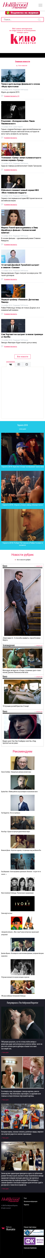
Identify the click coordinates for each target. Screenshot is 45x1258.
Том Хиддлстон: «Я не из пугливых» (10, 813)
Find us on (10, 1228)
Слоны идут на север (6, 913)
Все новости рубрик (23, 560)
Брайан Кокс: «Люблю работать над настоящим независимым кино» (19, 792)
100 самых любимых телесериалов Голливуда (13, 996)
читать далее (22, 429)
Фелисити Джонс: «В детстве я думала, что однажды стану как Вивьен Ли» (21, 850)
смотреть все (39, 566)
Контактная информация (30, 1201)
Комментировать (10, 138)
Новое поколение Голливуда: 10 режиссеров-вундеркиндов (17, 893)
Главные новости (22, 61)
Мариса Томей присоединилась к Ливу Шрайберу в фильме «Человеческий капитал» (19, 230)
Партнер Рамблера (30, 1248)
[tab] (10, 364)
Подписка (26, 1205)
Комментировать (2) (11, 96)
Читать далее (5, 1052)
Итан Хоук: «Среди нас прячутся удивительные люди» (15, 832)
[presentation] (10, 364)
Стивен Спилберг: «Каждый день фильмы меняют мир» (16, 772)
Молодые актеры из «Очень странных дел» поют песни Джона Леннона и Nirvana (22, 671)
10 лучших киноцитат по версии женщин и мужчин (15, 977)
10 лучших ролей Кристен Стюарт (16, 706)
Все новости (22, 65)
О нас (25, 1198)
